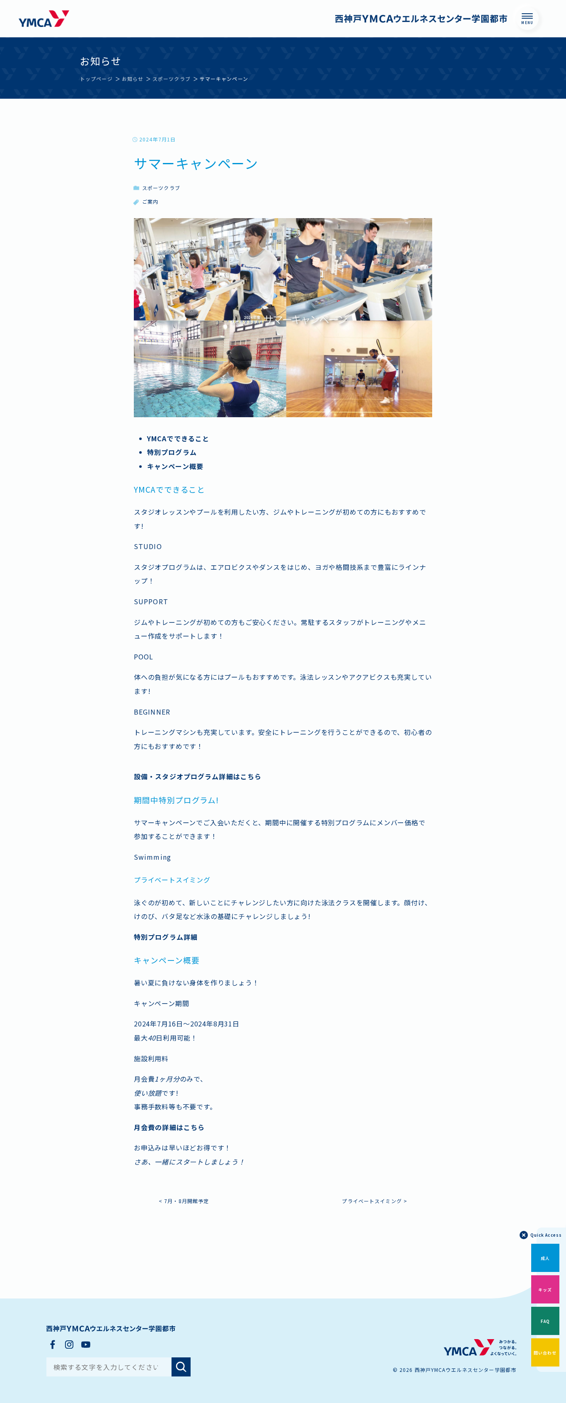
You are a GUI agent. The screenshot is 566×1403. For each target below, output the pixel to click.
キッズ (545, 1289)
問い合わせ (545, 1353)
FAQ (545, 1321)
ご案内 (150, 201)
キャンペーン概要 (175, 466)
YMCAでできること (178, 438)
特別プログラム (172, 452)
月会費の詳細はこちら (169, 1127)
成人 (545, 1258)
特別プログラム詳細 (166, 937)
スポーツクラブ (161, 187)
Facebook (52, 1344)
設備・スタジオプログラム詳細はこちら (197, 776)
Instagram (69, 1344)
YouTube (86, 1344)
